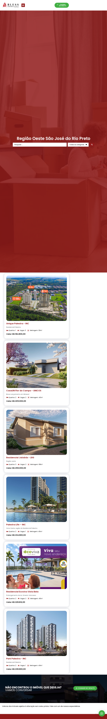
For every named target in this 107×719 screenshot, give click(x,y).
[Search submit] (92, 144)
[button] (23, 5)
